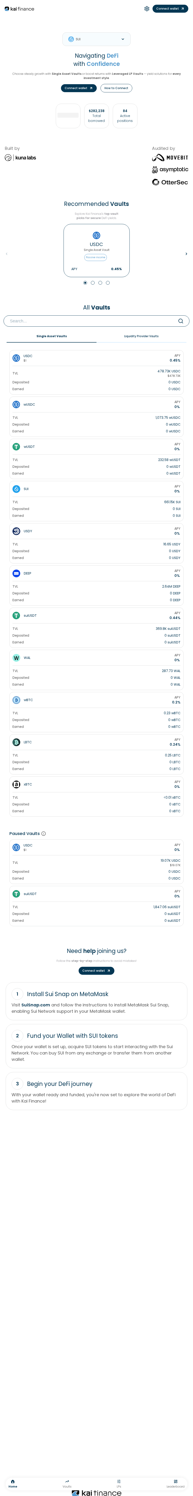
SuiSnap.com (35, 1005)
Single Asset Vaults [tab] (51, 336)
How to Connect (116, 88)
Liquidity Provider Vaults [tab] (141, 336)
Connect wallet (167, 9)
